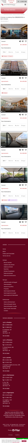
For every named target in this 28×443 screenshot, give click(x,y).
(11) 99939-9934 (8, 342)
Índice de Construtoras (10, 275)
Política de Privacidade (8, 253)
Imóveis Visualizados (9, 271)
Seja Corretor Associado (10, 308)
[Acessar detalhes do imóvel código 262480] (14, 235)
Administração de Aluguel (10, 282)
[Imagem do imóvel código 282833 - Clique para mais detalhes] (14, 140)
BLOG (4, 251)
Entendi (24, 441)
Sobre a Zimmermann (9, 302)
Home (4, 249)
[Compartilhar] (20, 41)
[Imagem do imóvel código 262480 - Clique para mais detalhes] (14, 212)
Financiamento (7, 284)
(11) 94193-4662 (8, 395)
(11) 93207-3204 (8, 377)
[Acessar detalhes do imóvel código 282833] (14, 163)
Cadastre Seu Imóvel (9, 264)
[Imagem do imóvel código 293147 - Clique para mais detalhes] (14, 104)
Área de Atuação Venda (10, 304)
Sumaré (3, 41)
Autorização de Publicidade (11, 295)
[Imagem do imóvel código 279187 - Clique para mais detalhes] (14, 175)
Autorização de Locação (10, 293)
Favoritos (6, 269)
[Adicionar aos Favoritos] (26, 41)
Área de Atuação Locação (10, 306)
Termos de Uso (6, 256)
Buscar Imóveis (8, 262)
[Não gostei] (23, 41)
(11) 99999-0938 (8, 325)
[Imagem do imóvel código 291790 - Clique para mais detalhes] (14, 31)
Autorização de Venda (9, 291)
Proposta (6, 288)
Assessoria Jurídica (8, 286)
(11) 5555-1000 (8, 360)
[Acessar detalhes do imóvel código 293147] (14, 128)
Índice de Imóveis (8, 273)
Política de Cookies (15, 442)
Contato (6, 310)
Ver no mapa (6, 335)
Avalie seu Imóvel (8, 267)
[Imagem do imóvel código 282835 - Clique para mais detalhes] (14, 68)
